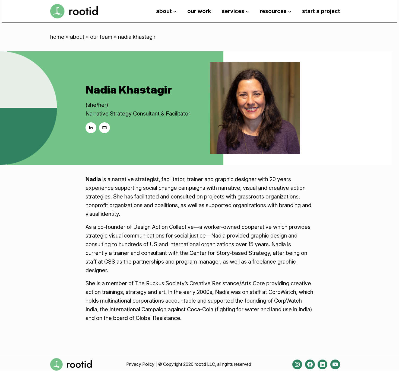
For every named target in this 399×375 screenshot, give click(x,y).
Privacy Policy (140, 364)
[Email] (104, 127)
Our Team (101, 37)
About (77, 37)
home (57, 37)
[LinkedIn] (91, 127)
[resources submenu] (289, 11)
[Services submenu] (247, 11)
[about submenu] (174, 11)
